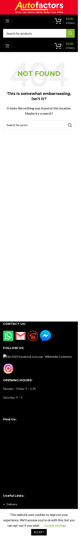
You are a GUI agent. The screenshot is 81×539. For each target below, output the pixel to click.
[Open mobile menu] (7, 21)
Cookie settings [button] (55, 525)
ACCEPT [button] (39, 532)
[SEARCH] (70, 33)
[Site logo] (39, 7)
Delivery (12, 504)
